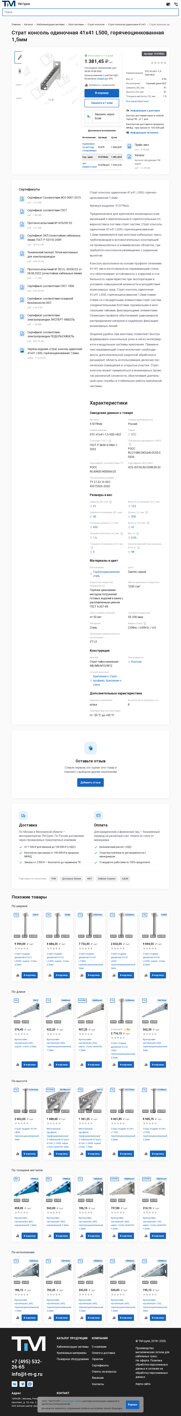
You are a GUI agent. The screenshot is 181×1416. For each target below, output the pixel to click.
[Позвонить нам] (176, 4)
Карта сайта (143, 1384)
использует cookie (71, 1401)
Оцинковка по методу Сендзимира (89, 147)
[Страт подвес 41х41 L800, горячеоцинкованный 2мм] (26, 1123)
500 (133, 516)
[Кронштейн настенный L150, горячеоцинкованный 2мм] (154, 1290)
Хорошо (132, 1404)
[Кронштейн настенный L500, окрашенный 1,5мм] (58, 1208)
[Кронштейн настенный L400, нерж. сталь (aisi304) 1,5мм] (122, 1208)
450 (95, 527)
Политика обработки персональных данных (152, 1364)
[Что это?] (109, 441)
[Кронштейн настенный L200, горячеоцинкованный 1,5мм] (90, 1208)
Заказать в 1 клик (102, 102)
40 (94, 516)
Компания (100, 1338)
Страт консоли (96, 24)
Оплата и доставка (103, 1353)
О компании (99, 1346)
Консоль (136, 661)
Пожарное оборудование (73, 1359)
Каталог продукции (72, 1338)
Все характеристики (137, 101)
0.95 (133, 537)
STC (133, 434)
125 (133, 506)
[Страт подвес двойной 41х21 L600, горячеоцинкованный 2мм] (122, 946)
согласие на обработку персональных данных (152, 1373)
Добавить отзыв (90, 782)
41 (94, 506)
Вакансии (98, 1377)
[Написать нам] (168, 4)
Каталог (28, 24)
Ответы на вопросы (104, 1371)
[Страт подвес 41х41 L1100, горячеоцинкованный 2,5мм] (122, 1123)
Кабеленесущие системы (51, 24)
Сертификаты (100, 1365)
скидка (100, 78)
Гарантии (97, 1359)
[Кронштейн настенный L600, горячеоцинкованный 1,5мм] (122, 1290)
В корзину (102, 93)
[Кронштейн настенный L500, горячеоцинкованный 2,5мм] (58, 1290)
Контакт (63, 1393)
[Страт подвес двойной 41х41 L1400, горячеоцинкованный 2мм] (90, 946)
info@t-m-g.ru (27, 1374)
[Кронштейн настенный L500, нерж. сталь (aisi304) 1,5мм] (90, 1033)
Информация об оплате (144, 132)
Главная (16, 24)
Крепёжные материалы (72, 1353)
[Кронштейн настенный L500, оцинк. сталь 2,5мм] (26, 1033)
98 (132, 552)
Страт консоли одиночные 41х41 (127, 24)
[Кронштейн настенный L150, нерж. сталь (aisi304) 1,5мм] (154, 1208)
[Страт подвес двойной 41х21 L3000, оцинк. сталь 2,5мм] (26, 946)
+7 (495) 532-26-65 (27, 1364)
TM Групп (23, 4)
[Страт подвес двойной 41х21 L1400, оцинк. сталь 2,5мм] (58, 946)
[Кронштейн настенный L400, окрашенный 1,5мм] (26, 1208)
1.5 (95, 537)
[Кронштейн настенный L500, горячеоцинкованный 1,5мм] (58, 1033)
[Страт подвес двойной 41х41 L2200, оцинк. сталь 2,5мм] (154, 946)
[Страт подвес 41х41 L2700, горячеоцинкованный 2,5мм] (154, 1123)
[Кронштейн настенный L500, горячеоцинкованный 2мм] (154, 1033)
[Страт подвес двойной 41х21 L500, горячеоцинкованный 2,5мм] (122, 1033)
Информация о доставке (145, 110)
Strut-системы (76, 24)
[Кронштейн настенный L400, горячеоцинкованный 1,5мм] (90, 1290)
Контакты (98, 1384)
